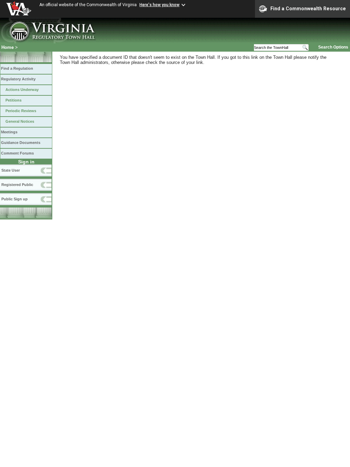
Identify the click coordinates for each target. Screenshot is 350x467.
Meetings (9, 132)
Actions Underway (22, 90)
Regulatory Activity (18, 79)
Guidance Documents (20, 143)
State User (10, 170)
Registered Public (17, 185)
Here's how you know (159, 4)
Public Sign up (14, 199)
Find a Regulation (17, 68)
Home (7, 47)
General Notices (19, 121)
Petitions (13, 100)
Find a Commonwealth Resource (308, 8)
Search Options (333, 47)
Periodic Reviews (20, 111)
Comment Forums (17, 153)
